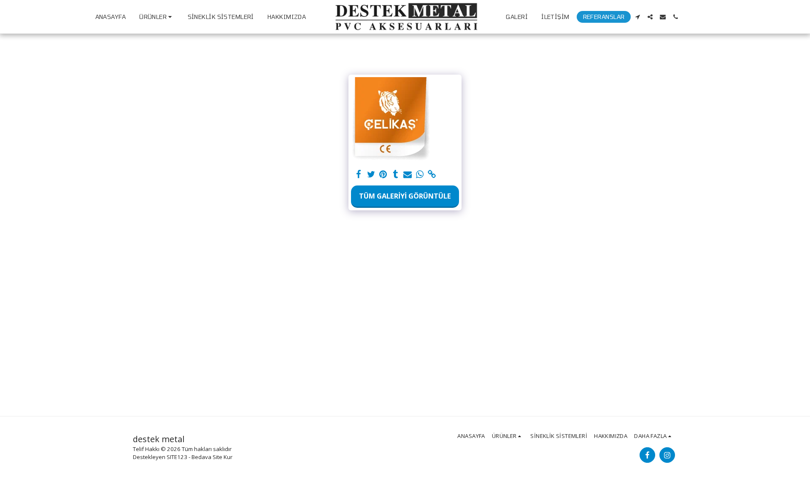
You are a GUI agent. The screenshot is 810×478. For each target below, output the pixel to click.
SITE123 (177, 457)
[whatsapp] (419, 174)
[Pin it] (383, 174)
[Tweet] (371, 174)
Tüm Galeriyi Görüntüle (405, 196)
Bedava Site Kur (212, 457)
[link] (431, 174)
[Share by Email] (407, 174)
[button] (637, 17)
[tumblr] (395, 174)
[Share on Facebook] (358, 174)
